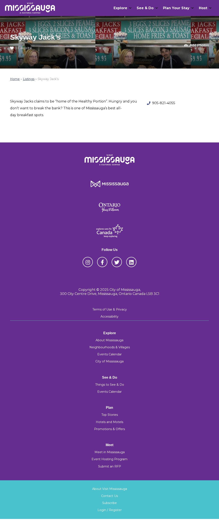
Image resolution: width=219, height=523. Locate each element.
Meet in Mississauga (110, 452)
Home (15, 79)
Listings (28, 79)
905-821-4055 (163, 103)
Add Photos (199, 45)
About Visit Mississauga (109, 489)
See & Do (145, 8)
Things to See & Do (109, 385)
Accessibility (109, 316)
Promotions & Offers (109, 429)
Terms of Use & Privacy (109, 309)
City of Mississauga (109, 361)
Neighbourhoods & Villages (109, 347)
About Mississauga (109, 340)
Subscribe (109, 503)
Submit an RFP (109, 466)
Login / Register (110, 510)
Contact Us (109, 496)
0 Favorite (23, 48)
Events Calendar (109, 354)
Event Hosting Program (109, 459)
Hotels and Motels (109, 422)
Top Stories (109, 415)
